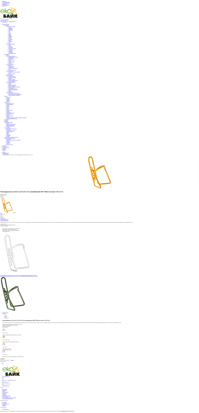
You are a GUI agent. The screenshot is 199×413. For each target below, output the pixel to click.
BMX (10, 44)
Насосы (8, 108)
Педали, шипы (11, 87)
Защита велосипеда (10, 115)
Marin (10, 33)
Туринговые (11, 50)
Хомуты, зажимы (12, 73)
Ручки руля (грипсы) (12, 70)
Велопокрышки (11, 58)
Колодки (10, 78)
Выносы (10, 65)
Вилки (8, 55)
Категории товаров (5, 24)
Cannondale (11, 28)
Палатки (8, 141)
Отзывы (3, 150)
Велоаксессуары (7, 102)
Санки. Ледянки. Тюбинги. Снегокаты (11, 137)
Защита (8, 132)
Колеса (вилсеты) (12, 60)
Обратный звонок (6, 2)
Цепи (10, 90)
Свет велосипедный (10, 103)
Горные (10, 45)
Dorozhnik (10, 29)
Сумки (8, 105)
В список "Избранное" (4, 219)
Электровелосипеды (12, 53)
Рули (9, 69)
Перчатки (8, 134)
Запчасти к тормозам (12, 77)
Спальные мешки (10, 144)
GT (9, 31)
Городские (10, 46)
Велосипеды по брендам (11, 26)
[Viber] (2, 378)
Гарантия (4, 148)
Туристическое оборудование (10, 138)
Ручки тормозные (12, 81)
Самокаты (6, 121)
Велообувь (8, 129)
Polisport (8, 99)
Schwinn (10, 37)
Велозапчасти (7, 54)
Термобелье (9, 135)
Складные (10, 49)
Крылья (8, 111)
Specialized (10, 39)
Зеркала (8, 116)
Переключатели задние (13, 88)
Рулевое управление (10, 64)
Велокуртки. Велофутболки (11, 128)
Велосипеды (7, 25)
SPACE (10, 38)
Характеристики (5, 312)
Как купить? (4, 146)
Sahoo (8, 101)
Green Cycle (9, 97)
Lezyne (8, 98)
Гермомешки (9, 139)
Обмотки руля (11, 66)
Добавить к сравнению (4, 220)
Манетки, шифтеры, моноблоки (14, 86)
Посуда (8, 143)
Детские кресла (9, 113)
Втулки (10, 59)
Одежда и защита (8, 127)
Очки (8, 133)
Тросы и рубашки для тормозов (14, 95)
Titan (9, 42)
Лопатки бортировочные (11, 124)
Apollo (10, 27)
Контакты (4, 149)
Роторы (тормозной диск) (13, 80)
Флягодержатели (10, 110)
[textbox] (5, 18)
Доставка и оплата (5, 147)
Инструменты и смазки (9, 122)
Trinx (9, 43)
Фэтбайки (10, 51)
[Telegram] (2, 377)
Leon (9, 32)
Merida (10, 34)
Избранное (4, 1)
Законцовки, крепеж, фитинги (14, 93)
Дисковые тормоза (12, 76)
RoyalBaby (10, 36)
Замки (8, 107)
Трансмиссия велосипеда (11, 82)
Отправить (12, 360)
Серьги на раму (9, 74)
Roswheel (8, 100)
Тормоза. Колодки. (10, 75)
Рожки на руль (11, 67)
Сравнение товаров (5, 3)
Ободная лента (11, 62)
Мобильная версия (5, 385)
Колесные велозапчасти (11, 56)
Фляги (8, 109)
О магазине (4, 145)
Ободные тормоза (12, 79)
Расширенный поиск (4, 20)
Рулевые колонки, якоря (13, 68)
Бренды (6, 96)
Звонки (8, 114)
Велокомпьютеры (10, 104)
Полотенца (9, 142)
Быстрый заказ (3, 218)
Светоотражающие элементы (12, 118)
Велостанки (7, 119)
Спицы (10, 63)
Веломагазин (4, 4)
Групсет (10, 83)
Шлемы (8, 136)
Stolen (10, 40)
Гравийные (11, 47)
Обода (10, 61)
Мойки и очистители (10, 125)
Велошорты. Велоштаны (11, 130)
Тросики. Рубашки (10, 92)
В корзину (2, 217)
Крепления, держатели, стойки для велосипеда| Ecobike (16, 117)
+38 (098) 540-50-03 (12, 21)
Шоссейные (11, 52)
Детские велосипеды (12, 48)
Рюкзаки (8, 106)
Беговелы (6, 120)
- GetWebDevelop (67, 411)
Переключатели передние (13, 89)
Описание (4, 313)
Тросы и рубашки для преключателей (15, 94)
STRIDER (10, 41)
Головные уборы (10, 131)
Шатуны (10, 91)
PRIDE (10, 35)
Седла (10, 72)
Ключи (8, 123)
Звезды (10, 84)
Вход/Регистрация (5, 409)
